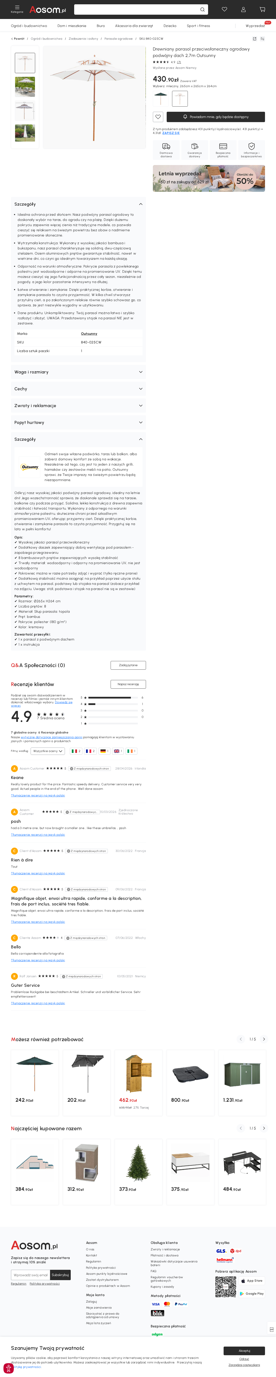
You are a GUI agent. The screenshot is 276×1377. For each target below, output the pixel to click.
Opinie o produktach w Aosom (108, 1286)
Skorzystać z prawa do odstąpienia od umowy (102, 1315)
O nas (90, 1249)
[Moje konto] (243, 9)
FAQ (154, 1271)
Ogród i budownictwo (29, 26)
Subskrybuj (60, 1275)
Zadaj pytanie (128, 665)
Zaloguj (91, 1301)
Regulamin (18, 1284)
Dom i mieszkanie (72, 26)
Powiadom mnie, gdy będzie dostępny (219, 117)
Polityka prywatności (45, 1284)
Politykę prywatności (26, 1367)
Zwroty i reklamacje (165, 1249)
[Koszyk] (262, 9)
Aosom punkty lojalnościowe (106, 1274)
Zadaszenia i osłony (83, 39)
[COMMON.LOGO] (48, 9)
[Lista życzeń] (224, 9)
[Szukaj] (202, 9)
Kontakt (91, 1255)
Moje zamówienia (99, 1307)
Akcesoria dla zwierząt (134, 26)
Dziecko (170, 26)
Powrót (19, 39)
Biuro (101, 26)
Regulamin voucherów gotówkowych (167, 1279)
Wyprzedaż (255, 26)
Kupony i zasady (162, 1287)
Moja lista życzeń (98, 1323)
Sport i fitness (198, 26)
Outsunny (89, 334)
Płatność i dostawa (165, 1255)
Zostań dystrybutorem (102, 1280)
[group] (35, 1083)
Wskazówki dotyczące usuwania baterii (174, 1263)
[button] (78, 204)
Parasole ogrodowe (119, 39)
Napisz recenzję (128, 684)
